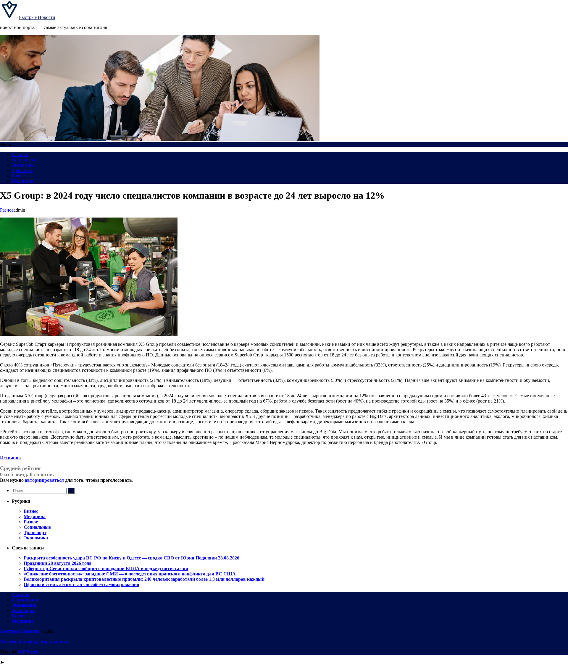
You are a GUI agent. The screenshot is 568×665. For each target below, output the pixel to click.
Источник (10, 457)
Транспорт (22, 170)
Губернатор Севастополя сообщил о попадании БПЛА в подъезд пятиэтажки (106, 568)
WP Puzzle (28, 651)
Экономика (23, 165)
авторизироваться (44, 480)
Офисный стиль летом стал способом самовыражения (81, 584)
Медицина (22, 181)
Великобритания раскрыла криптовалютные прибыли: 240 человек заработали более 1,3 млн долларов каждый (144, 579)
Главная (20, 154)
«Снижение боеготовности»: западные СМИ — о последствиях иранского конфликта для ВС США (130, 573)
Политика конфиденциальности (34, 641)
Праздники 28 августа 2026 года (57, 563)
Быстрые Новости (37, 17)
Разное (7, 210)
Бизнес (19, 175)
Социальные (24, 159)
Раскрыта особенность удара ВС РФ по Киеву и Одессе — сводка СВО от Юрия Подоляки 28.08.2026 (131, 557)
